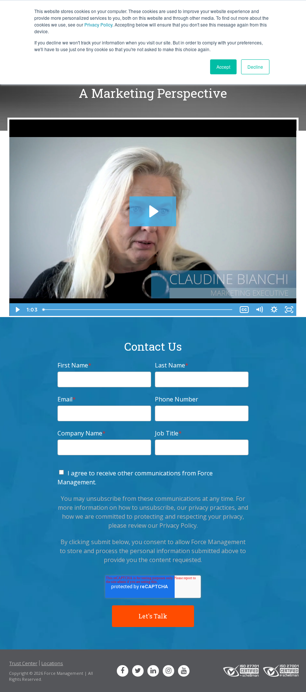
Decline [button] (255, 66)
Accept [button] (223, 66)
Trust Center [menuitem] (23, 663)
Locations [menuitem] (52, 663)
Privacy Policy (98, 24)
